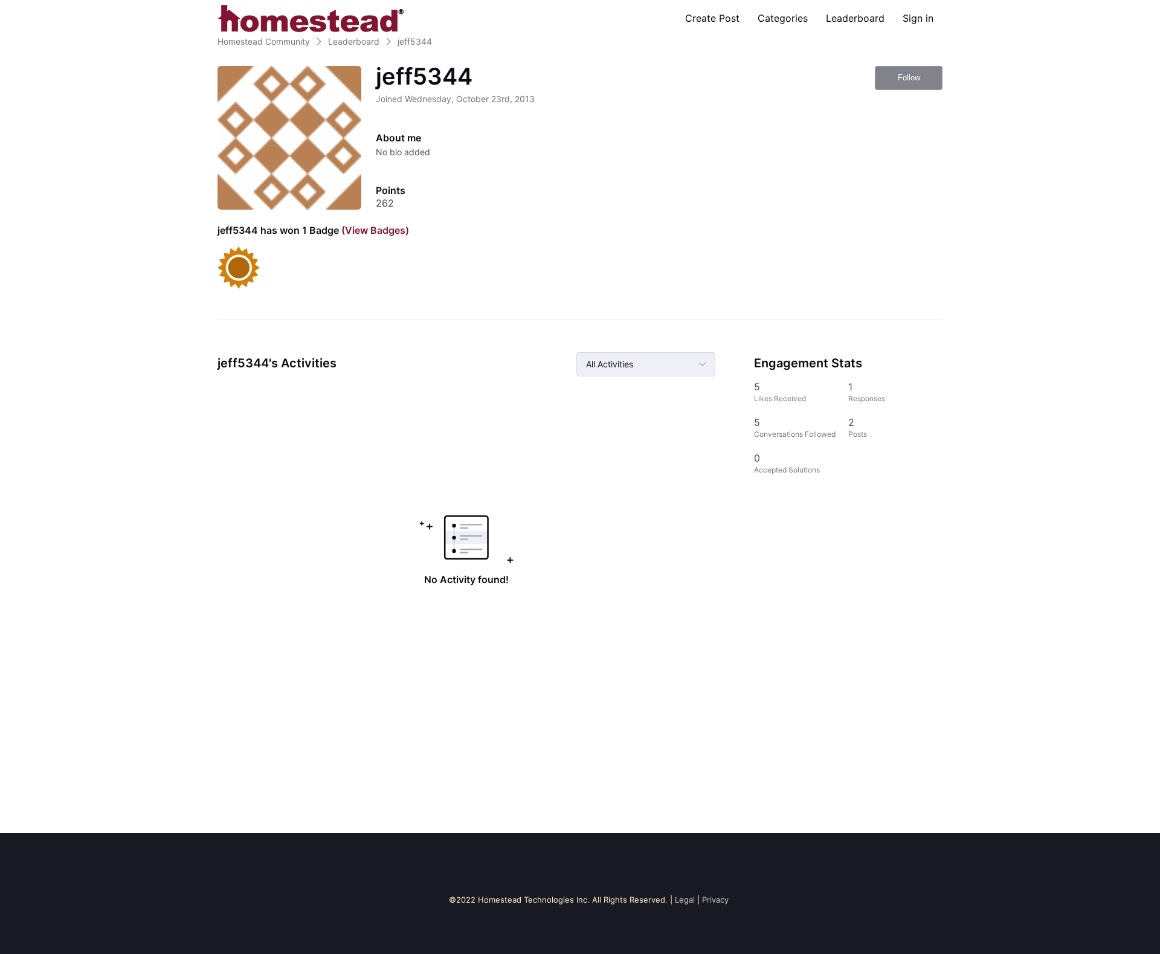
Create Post (712, 18)
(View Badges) (374, 230)
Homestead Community (264, 41)
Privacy (715, 899)
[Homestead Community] (311, 18)
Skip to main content (50, 9)
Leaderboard (855, 18)
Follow (909, 77)
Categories (783, 18)
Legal (685, 899)
